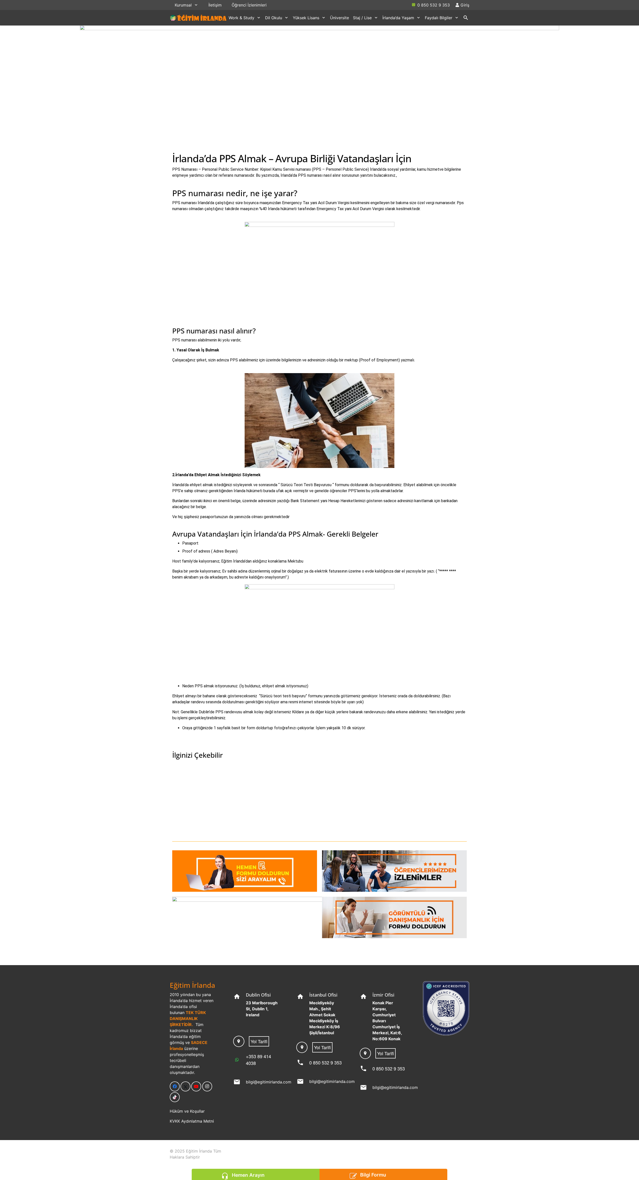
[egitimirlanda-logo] (198, 17)
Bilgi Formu (373, 1175)
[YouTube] (196, 1086)
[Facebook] (175, 1086)
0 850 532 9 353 (325, 1062)
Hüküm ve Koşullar (187, 1111)
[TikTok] (175, 1097)
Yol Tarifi (259, 1041)
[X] (185, 1086)
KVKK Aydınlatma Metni (192, 1121)
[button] (196, 4)
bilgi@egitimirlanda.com (268, 1081)
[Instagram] (207, 1086)
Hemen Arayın (248, 1175)
